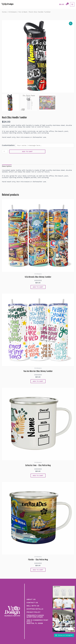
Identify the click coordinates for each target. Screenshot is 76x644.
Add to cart (27, 151)
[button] (70, 23)
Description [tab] (7, 166)
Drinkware (13, 12)
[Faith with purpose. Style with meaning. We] (64, 597)
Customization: (8, 145)
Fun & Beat (23, 12)
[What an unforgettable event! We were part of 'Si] (64, 620)
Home (4, 12)
